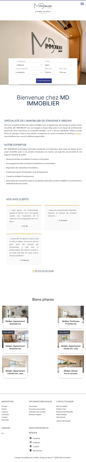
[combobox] (29, 65)
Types (47, 61)
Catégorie (21, 61)
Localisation (21, 68)
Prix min (48, 68)
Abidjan (78, 133)
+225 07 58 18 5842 (63, 421)
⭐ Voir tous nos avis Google (43, 270)
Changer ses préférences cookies (26, 457)
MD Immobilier (61, 406)
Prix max (63, 68)
